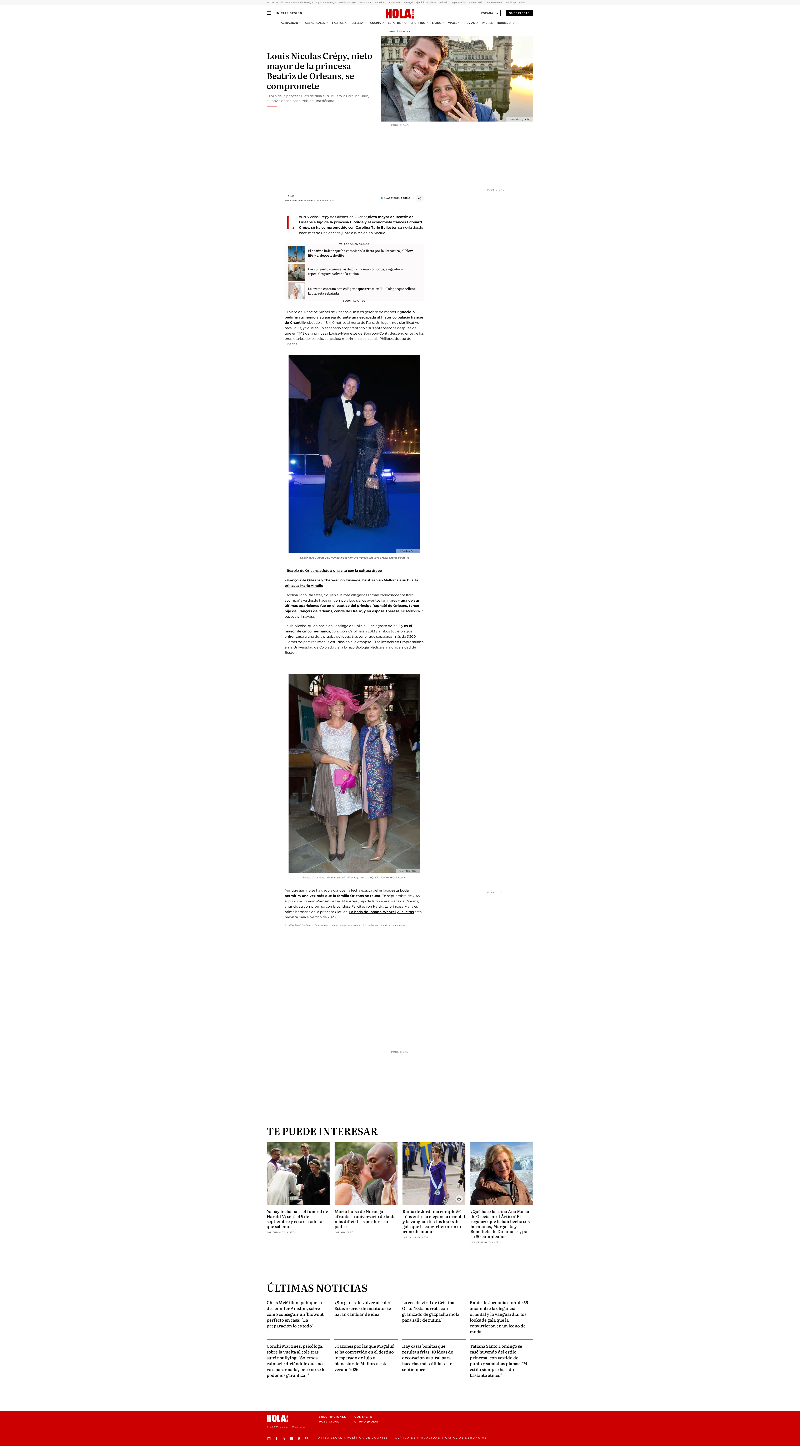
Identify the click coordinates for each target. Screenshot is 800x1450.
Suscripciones (332, 1416)
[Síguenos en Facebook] (277, 1438)
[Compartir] (420, 198)
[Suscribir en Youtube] (300, 1438)
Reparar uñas (458, 2)
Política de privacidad (416, 1437)
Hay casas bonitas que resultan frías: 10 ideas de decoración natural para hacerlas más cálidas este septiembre (427, 1357)
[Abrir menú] (269, 13)
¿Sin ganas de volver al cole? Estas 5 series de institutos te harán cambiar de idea (362, 1308)
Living (436, 22)
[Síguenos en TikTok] (292, 1438)
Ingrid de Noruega (326, 2)
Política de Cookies (367, 1437)
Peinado (443, 2)
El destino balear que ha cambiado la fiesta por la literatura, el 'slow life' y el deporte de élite (360, 253)
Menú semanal (494, 2)
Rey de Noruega (347, 2)
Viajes (452, 22)
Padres (487, 22)
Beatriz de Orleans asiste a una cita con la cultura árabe (334, 571)
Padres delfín (476, 2)
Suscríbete (519, 13)
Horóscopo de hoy (515, 2)
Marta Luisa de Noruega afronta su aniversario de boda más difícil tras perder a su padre (365, 1218)
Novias (469, 22)
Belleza (357, 22)
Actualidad (289, 22)
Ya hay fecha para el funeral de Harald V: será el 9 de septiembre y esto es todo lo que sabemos (297, 1218)
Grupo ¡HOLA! (366, 1421)
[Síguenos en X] (284, 1438)
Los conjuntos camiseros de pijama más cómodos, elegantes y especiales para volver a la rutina (355, 271)
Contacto (363, 1416)
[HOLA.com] (400, 14)
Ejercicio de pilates (426, 2)
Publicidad (329, 1421)
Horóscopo (506, 22)
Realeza (404, 31)
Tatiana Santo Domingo (399, 2)
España (487, 13)
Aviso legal (330, 1437)
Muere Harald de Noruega (299, 2)
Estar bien (396, 22)
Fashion (338, 22)
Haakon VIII (365, 2)
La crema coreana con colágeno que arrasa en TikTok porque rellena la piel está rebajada (362, 291)
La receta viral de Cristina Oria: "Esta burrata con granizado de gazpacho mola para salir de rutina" (430, 1311)
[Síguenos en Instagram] (270, 1438)
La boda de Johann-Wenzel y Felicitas (381, 912)
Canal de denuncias (466, 1437)
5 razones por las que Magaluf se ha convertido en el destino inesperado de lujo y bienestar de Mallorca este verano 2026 (364, 1357)
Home (392, 31)
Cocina (375, 22)
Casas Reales (315, 22)
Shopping (418, 22)
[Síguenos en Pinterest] (307, 1438)
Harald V (379, 2)
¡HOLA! (289, 196)
